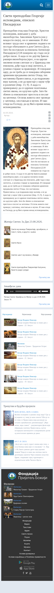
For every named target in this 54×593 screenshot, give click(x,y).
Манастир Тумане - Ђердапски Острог (28, 490)
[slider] (45, 291)
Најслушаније (46, 314)
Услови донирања (27, 553)
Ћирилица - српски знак (22, 517)
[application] (27, 291)
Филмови (21, 344)
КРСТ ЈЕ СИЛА (21, 441)
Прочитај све (44, 277)
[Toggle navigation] (48, 5)
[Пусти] (7, 291)
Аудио (27, 530)
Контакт (27, 550)
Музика (27, 547)
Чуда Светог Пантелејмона (23, 496)
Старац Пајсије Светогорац (23, 510)
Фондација (27, 521)
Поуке (27, 537)
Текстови (27, 527)
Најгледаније (7, 314)
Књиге (27, 544)
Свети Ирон (16, 243)
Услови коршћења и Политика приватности (27, 557)
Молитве (27, 540)
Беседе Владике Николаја (26, 320)
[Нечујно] (39, 291)
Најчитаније (26, 314)
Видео (27, 524)
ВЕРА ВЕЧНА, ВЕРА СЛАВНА (26, 412)
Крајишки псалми (20, 503)
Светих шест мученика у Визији (24, 255)
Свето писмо (27, 534)
